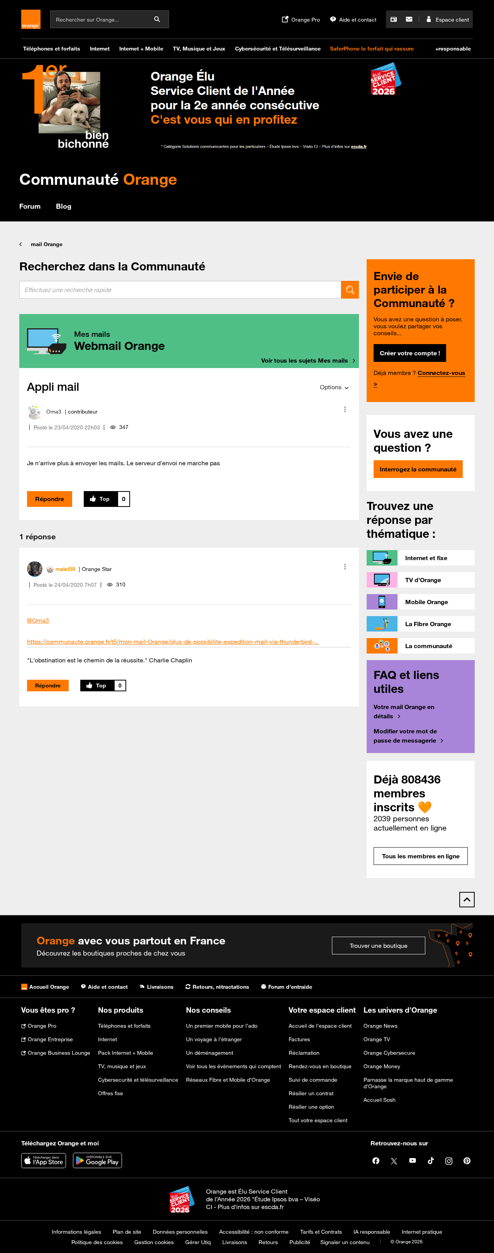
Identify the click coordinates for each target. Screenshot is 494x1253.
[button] (345, 409)
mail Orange (47, 244)
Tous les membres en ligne (421, 856)
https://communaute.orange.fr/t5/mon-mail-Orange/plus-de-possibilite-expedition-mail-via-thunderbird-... (172, 641)
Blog (63, 206)
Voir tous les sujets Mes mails (304, 360)
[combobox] (180, 290)
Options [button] (331, 387)
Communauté (98, 179)
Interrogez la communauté (418, 469)
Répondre (49, 499)
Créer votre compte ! (410, 353)
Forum (30, 206)
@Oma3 (38, 620)
